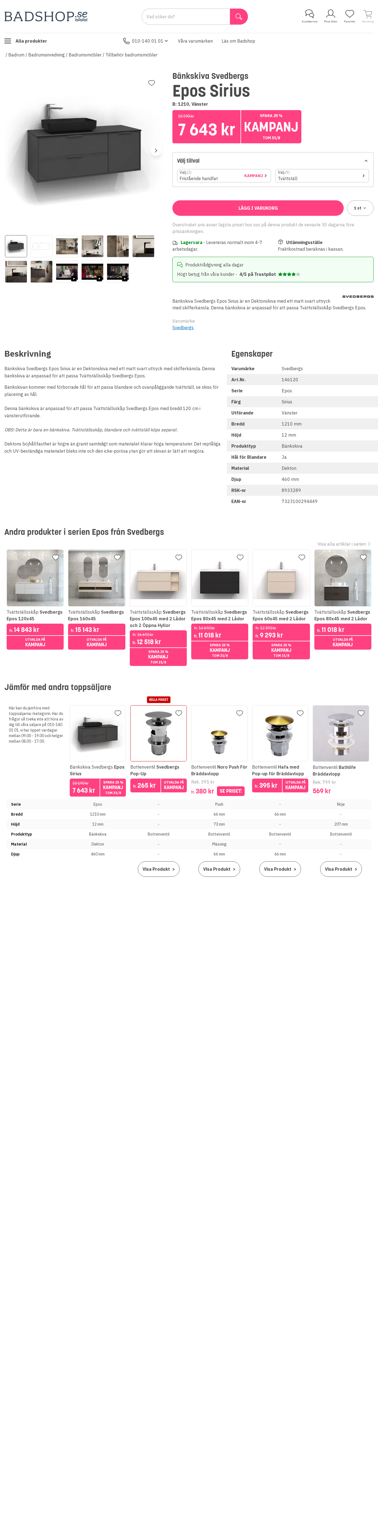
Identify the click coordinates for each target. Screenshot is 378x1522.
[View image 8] (41, 272)
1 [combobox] (357, 208)
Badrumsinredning (46, 55)
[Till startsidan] (45, 16)
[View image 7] (16, 272)
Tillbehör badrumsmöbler (131, 55)
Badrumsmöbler (85, 55)
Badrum (16, 55)
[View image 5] (118, 246)
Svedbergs (183, 327)
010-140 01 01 (148, 41)
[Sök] (239, 17)
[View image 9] (67, 272)
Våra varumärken (195, 41)
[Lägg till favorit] (151, 83)
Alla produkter (31, 41)
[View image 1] (16, 246)
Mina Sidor (330, 21)
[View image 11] (118, 272)
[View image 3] (67, 246)
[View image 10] (92, 272)
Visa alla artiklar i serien (342, 544)
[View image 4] (92, 246)
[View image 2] (41, 246)
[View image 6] (143, 246)
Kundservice (309, 21)
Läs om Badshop (238, 41)
